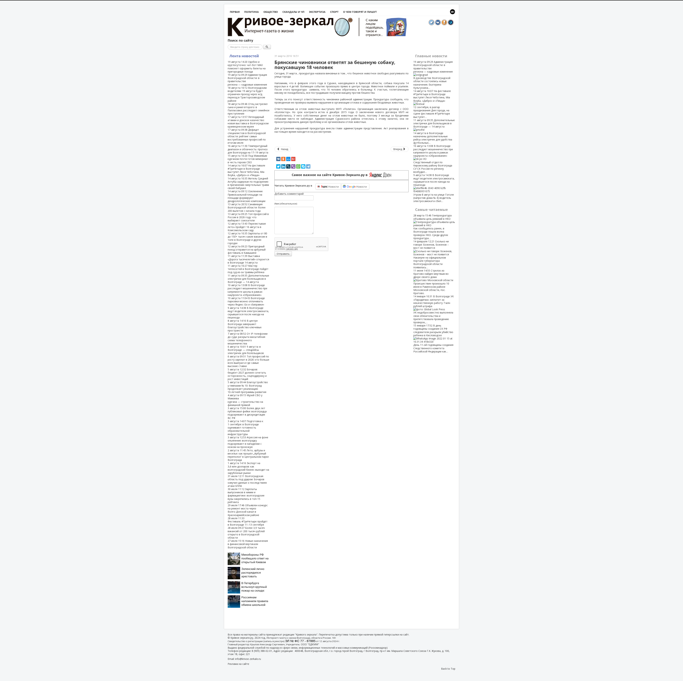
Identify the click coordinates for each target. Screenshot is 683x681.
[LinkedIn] (283, 166)
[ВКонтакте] (278, 159)
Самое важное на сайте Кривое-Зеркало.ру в (330, 175)
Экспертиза (317, 12)
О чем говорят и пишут (360, 12)
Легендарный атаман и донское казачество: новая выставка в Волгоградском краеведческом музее (248, 121)
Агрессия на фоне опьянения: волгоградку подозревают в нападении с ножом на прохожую (248, 442)
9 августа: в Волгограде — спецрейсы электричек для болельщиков (246, 350)
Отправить (283, 253)
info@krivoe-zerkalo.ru (248, 659)
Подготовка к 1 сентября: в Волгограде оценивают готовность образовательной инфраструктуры (245, 427)
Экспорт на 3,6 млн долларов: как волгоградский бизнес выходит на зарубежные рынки (248, 468)
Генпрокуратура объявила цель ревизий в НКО (432, 227)
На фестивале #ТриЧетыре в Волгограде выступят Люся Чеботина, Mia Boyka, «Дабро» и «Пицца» (246, 170)
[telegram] (308, 166)
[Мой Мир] (288, 159)
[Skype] (303, 166)
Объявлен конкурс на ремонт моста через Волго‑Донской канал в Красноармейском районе (248, 510)
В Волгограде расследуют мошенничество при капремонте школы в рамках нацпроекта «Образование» (247, 290)
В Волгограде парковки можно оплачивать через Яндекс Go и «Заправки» (246, 301)
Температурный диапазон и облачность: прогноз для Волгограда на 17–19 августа (248, 149)
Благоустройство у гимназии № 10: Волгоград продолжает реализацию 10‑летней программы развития (248, 387)
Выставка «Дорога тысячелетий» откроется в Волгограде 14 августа (248, 259)
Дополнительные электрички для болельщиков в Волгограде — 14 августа (248, 279)
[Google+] (293, 159)
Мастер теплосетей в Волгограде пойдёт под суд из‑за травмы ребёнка (248, 269)
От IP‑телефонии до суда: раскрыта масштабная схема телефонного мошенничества (248, 338)
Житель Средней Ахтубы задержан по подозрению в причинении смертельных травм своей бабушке (248, 183)
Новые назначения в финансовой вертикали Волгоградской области (248, 544)
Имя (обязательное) (285, 203)
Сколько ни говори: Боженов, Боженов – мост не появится (431, 254)
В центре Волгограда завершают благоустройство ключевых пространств (244, 325)
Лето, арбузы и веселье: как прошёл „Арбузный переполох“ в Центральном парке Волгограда (248, 455)
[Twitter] (278, 166)
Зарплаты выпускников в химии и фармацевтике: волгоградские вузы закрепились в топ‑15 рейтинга (246, 495)
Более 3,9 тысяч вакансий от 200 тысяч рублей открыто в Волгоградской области (246, 532)
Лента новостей (244, 56)
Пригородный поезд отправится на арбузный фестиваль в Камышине (247, 249)
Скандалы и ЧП (293, 12)
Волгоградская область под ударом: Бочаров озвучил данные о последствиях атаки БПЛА (247, 481)
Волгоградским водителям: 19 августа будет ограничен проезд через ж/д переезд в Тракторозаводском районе (247, 94)
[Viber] (293, 166)
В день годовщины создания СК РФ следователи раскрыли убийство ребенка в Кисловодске (433, 338)
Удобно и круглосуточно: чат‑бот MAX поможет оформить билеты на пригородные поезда (247, 66)
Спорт (334, 12)
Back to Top (448, 668)
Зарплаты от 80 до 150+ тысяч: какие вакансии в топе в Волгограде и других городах (247, 238)
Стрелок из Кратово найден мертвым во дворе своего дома (431, 282)
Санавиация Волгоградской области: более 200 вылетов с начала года (247, 207)
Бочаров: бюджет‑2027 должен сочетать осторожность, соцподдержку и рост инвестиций (247, 374)
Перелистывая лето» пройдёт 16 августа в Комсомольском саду (247, 227)
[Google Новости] (355, 186)
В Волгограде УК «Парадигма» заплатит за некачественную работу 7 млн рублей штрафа (433, 309)
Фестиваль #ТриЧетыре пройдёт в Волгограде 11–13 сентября (248, 521)
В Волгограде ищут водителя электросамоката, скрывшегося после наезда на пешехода (248, 312)
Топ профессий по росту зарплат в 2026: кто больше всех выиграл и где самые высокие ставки (248, 361)
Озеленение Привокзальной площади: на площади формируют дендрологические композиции (246, 196)
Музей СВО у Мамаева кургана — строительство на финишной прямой (245, 400)
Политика (251, 12)
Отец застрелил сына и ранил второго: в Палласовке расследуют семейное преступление (248, 108)
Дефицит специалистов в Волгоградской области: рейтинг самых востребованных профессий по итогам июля (247, 136)
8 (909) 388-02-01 (262, 651)
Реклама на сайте (238, 664)
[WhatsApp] (298, 166)
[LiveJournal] (288, 166)
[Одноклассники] (283, 159)
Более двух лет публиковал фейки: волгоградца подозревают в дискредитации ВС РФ (247, 413)
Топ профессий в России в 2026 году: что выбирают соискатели (248, 217)
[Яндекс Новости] (328, 186)
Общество (270, 12)
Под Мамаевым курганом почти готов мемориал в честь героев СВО (248, 159)
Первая (235, 12)
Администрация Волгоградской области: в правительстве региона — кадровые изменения (247, 79)
